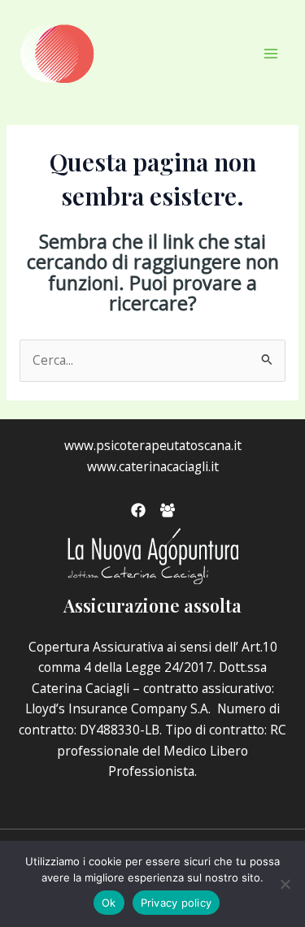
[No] (285, 884)
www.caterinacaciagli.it (153, 466)
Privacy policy (176, 902)
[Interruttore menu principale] (271, 53)
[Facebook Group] (167, 510)
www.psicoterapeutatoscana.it (153, 445)
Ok (109, 902)
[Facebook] (138, 510)
